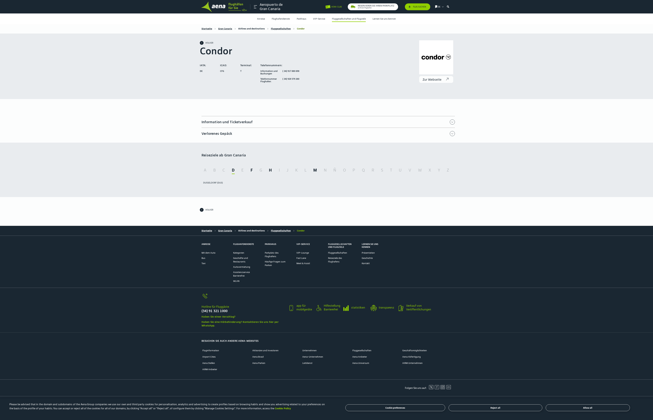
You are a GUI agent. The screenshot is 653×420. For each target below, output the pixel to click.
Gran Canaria (225, 28)
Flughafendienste (281, 18)
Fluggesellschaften (281, 28)
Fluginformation (210, 350)
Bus (203, 258)
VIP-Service (319, 18)
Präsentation (368, 252)
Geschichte (367, 258)
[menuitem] (261, 18)
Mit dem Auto (208, 252)
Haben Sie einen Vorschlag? (219, 316)
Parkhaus (301, 18)
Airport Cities (209, 356)
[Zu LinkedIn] (448, 388)
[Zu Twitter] (431, 388)
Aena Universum (360, 363)
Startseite (207, 28)
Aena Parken (258, 363)
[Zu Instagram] (443, 388)
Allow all (587, 407)
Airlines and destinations (251, 28)
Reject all (495, 407)
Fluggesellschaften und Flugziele (349, 18)
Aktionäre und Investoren (265, 350)
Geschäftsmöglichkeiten (414, 350)
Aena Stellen (208, 363)
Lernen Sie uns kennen (384, 18)
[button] (255, 6)
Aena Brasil (258, 356)
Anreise (261, 18)
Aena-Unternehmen (312, 356)
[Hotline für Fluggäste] (243, 298)
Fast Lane (301, 258)
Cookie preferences (395, 407)
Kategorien (238, 252)
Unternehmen (309, 350)
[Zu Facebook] (437, 388)
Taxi (203, 263)
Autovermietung (241, 266)
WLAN (236, 281)
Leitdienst (307, 363)
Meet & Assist (303, 263)
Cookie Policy (283, 408)
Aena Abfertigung (411, 356)
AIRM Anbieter (209, 369)
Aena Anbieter (359, 356)
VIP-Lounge (302, 252)
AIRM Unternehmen (412, 363)
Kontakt (366, 263)
